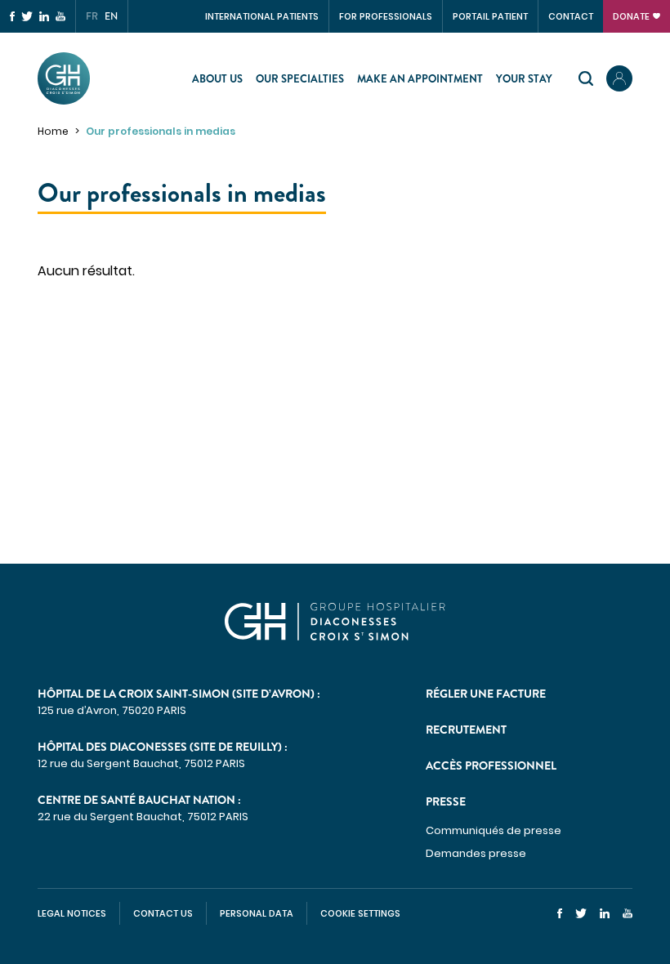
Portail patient (490, 16)
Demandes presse (476, 853)
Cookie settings (360, 913)
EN (111, 16)
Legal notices (72, 913)
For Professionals (385, 16)
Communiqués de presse (493, 830)
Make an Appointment (420, 79)
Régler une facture (486, 693)
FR (92, 16)
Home (53, 131)
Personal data (256, 913)
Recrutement (466, 729)
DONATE (631, 16)
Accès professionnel (491, 765)
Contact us (163, 913)
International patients (262, 16)
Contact (570, 16)
